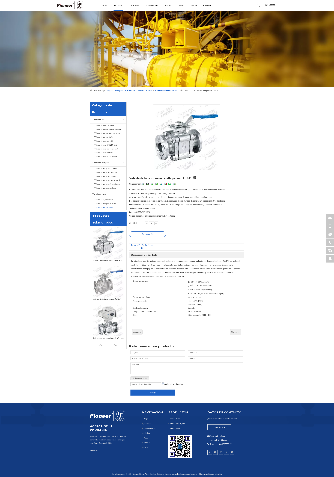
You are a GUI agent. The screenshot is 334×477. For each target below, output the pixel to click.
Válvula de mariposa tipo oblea (105, 168)
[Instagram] (232, 452)
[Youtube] (226, 452)
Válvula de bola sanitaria (103, 153)
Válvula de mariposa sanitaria (105, 188)
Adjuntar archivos (140, 378)
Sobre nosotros (152, 5)
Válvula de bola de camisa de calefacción (109, 129)
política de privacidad (214, 474)
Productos (118, 5)
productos (147, 424)
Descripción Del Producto (142, 245)
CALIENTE (134, 5)
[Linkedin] (215, 452)
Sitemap (202, 474)
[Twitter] (221, 452)
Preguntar (146, 234)
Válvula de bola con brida (103, 141)
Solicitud (168, 5)
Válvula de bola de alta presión (105, 157)
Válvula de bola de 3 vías (103, 137)
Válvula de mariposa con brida (105, 172)
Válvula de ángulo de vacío (104, 200)
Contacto (207, 5)
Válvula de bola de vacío (103, 208)
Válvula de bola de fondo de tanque (107, 133)
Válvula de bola (98, 119)
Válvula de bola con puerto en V (106, 149)
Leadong (193, 474)
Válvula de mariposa (100, 162)
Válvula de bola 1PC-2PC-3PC (105, 145)
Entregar (153, 392)
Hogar (105, 5)
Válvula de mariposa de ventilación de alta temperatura (110, 184)
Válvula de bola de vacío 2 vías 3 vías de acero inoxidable (108, 260)
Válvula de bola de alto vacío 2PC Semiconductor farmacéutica (108, 299)
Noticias (193, 5)
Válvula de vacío (99, 194)
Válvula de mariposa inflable (105, 176)
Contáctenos (218, 427)
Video (180, 5)
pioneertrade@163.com (217, 440)
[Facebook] (209, 452)
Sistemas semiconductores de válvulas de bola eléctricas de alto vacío (108, 338)
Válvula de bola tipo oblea (104, 125)
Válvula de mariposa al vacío (105, 204)
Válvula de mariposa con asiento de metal (109, 180)
